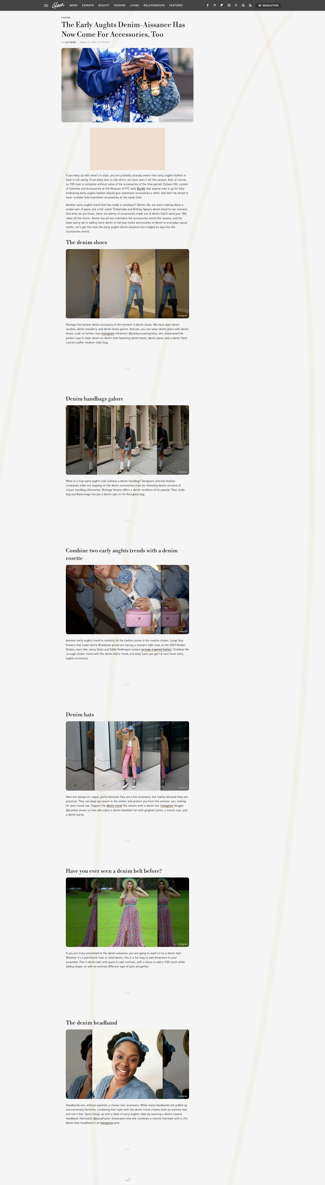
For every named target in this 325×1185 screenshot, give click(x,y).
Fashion (119, 5)
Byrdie (141, 189)
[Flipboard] (222, 6)
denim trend (114, 806)
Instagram (182, 316)
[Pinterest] (215, 6)
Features (176, 5)
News (74, 5)
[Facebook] (208, 6)
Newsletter (271, 5)
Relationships (154, 5)
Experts (88, 5)
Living (134, 5)
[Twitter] (236, 6)
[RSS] (250, 6)
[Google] (243, 6)
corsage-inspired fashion (156, 649)
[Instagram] (229, 6)
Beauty (104, 5)
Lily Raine (70, 42)
